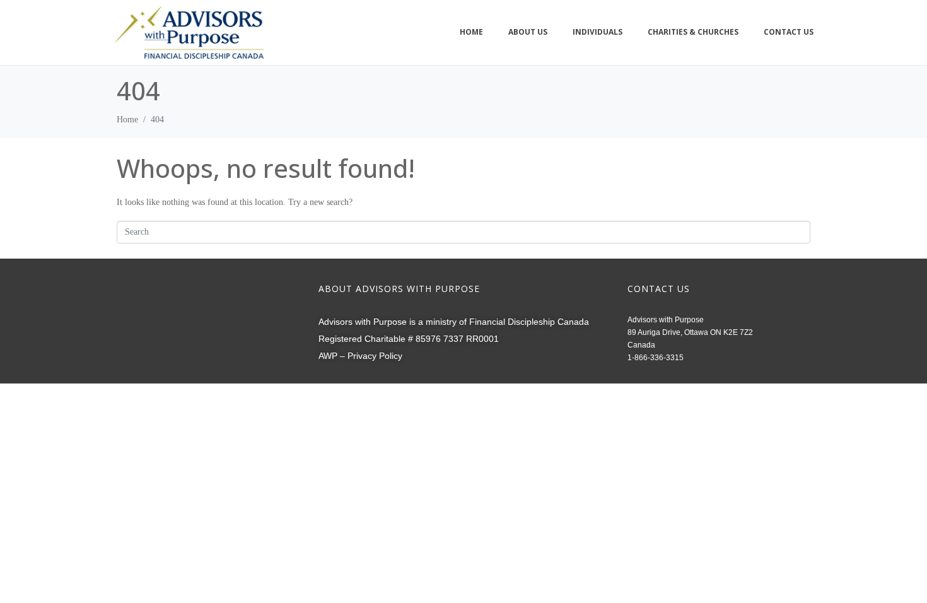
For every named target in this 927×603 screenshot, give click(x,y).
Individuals (597, 31)
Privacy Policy (374, 356)
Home (471, 31)
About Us (527, 31)
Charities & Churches (693, 31)
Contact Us (788, 31)
